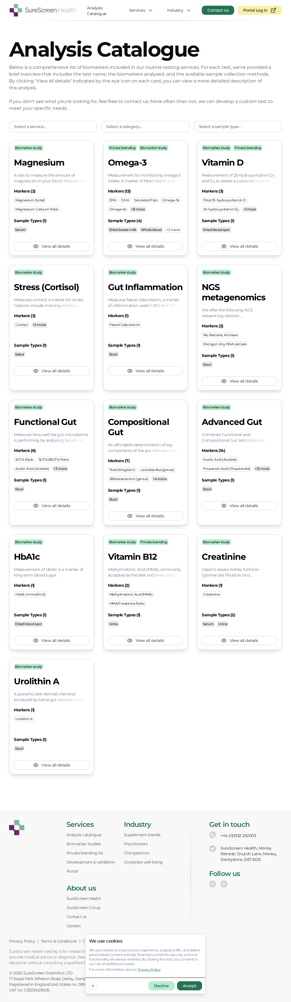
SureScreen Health (83, 898)
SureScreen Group (83, 907)
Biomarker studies (83, 843)
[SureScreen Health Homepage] (16, 827)
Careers (73, 925)
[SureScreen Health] (43, 10)
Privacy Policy (22, 941)
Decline (161, 985)
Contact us (76, 916)
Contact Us (217, 10)
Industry (175, 10)
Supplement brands (142, 834)
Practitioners (136, 843)
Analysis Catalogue (97, 10)
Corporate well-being (143, 862)
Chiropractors (136, 853)
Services (137, 10)
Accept (189, 985)
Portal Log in (255, 10)
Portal (72, 871)
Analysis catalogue (83, 834)
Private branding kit (84, 853)
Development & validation (90, 862)
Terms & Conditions (59, 941)
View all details (55, 246)
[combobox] (53, 126)
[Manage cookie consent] (93, 986)
